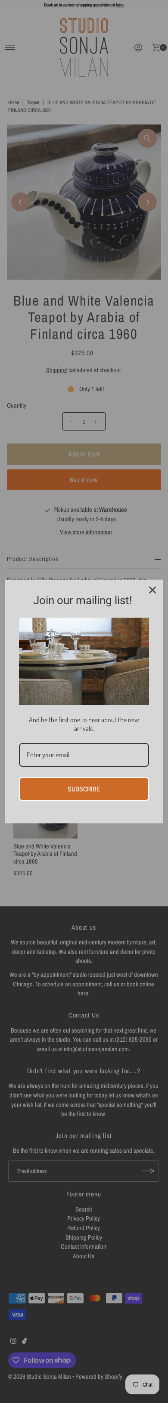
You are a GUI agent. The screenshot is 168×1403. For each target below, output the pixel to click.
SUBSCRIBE (84, 789)
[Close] (152, 590)
